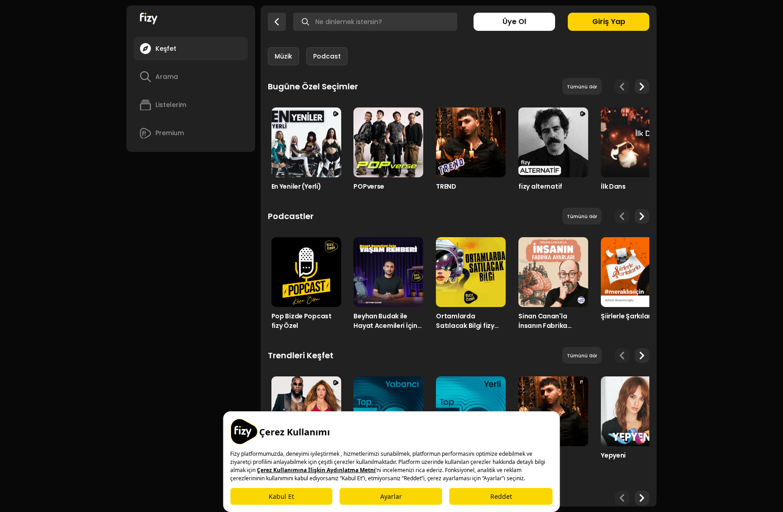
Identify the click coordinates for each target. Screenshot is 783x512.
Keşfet (165, 48)
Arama (166, 76)
